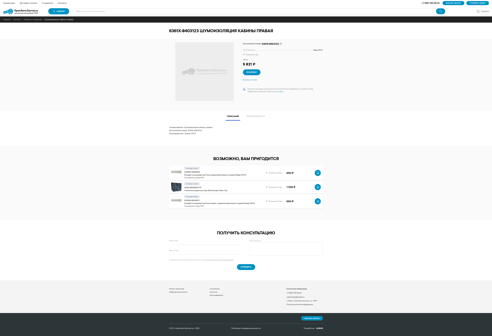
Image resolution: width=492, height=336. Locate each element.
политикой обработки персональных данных (218, 260)
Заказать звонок (312, 318)
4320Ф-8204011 (191, 200)
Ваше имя (173, 240)
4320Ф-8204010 (192, 172)
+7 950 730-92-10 (430, 3)
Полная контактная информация (299, 304)
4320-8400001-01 (192, 187)
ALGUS (319, 328)
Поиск (440, 11)
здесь (281, 91)
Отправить (246, 267)
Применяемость (255, 116)
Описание (233, 116)
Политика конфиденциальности (246, 328)
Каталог (61, 11)
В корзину (252, 72)
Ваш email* (174, 250)
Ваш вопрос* (256, 240)
